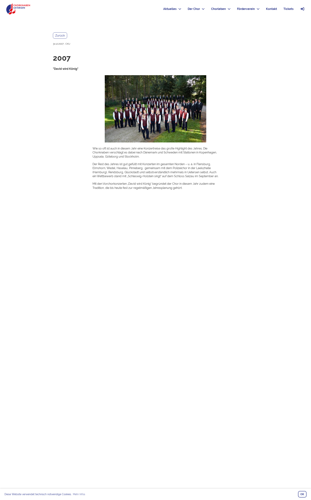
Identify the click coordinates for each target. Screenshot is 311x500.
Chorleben (218, 9)
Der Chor (194, 9)
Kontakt (271, 9)
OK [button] (302, 494)
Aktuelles (170, 9)
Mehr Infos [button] (79, 494)
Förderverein (246, 9)
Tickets (288, 9)
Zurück (60, 35)
